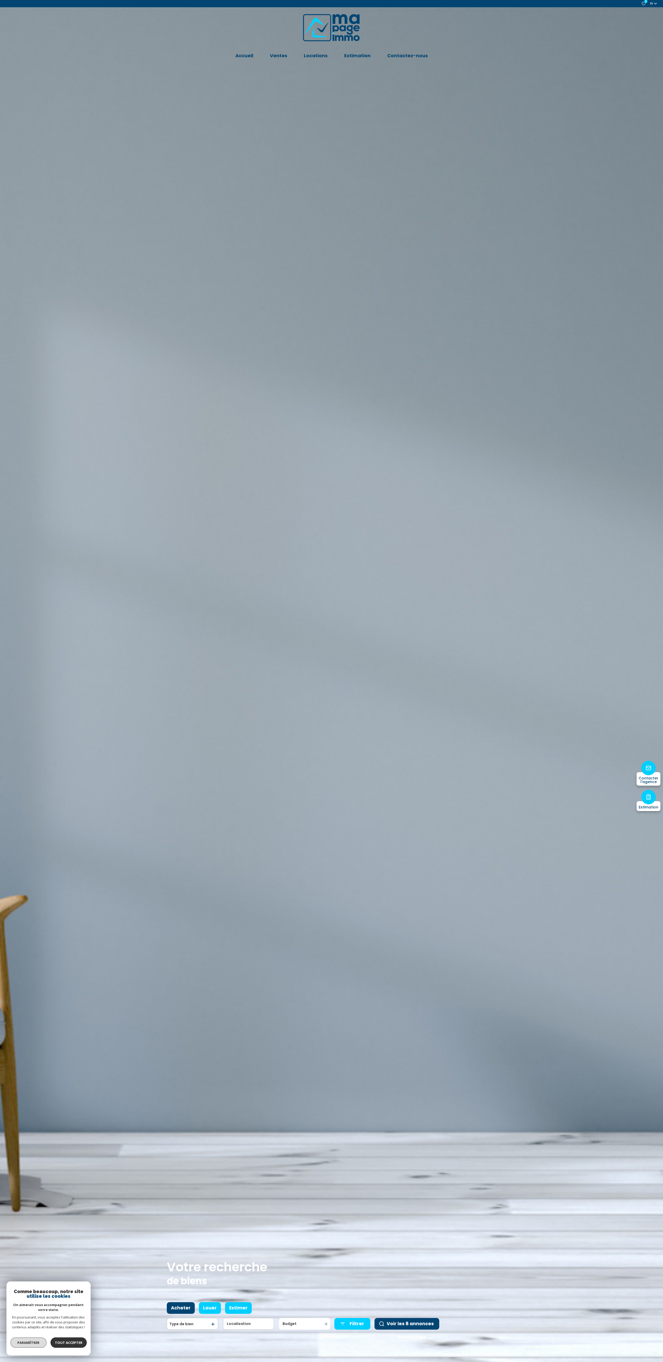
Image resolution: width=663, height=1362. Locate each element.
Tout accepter (68, 1342)
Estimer (238, 1308)
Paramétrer (29, 1342)
